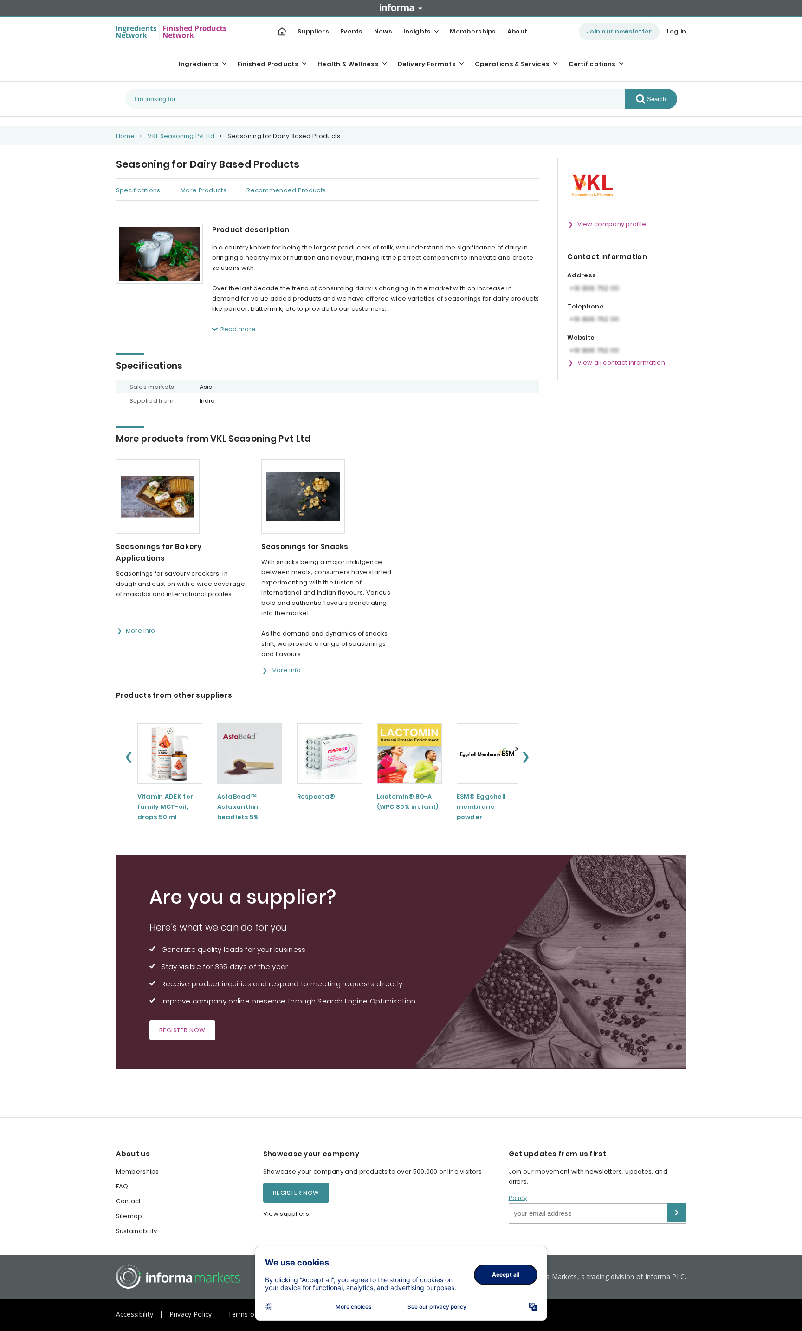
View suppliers (286, 1213)
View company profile (612, 224)
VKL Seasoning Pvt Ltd (181, 135)
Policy (518, 1197)
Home (125, 135)
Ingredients (199, 63)
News (383, 31)
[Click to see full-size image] (159, 254)
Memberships (473, 31)
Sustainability (136, 1230)
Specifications (138, 190)
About (517, 31)
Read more (238, 329)
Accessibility (135, 1314)
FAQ (122, 1186)
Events (351, 31)
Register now (182, 1030)
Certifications (592, 63)
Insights (417, 31)
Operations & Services (512, 63)
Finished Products (268, 63)
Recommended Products (286, 190)
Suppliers (313, 31)
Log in (676, 31)
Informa (401, 7)
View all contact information (621, 362)
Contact (128, 1201)
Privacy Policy (190, 1314)
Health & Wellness (348, 63)
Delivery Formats (427, 63)
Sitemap (129, 1216)
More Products (203, 190)
